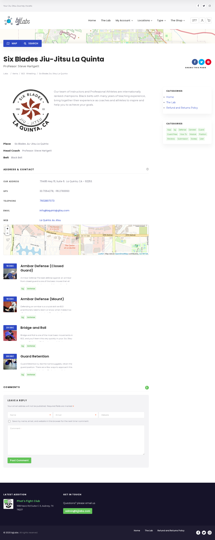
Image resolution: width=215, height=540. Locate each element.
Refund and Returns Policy (182, 107)
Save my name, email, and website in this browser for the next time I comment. (50, 421)
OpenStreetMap (121, 253)
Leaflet (101, 253)
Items (15, 73)
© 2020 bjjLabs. (11, 532)
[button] (202, 20)
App (169, 130)
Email (58, 415)
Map (14, 43)
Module (193, 134)
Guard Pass (172, 134)
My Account (123, 20)
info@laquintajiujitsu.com (54, 210)
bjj (175, 130)
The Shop (176, 20)
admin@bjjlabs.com (77, 511)
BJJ (23, 73)
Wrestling (31, 73)
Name (13, 415)
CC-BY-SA (143, 253)
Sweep (194, 139)
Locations (144, 20)
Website (105, 415)
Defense (182, 130)
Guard (201, 130)
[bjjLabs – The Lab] (17, 20)
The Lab (106, 20)
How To (183, 134)
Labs (5, 73)
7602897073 (47, 200)
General (192, 130)
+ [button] (7, 228)
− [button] (7, 233)
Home (92, 20)
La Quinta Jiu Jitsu (50, 220)
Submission (183, 139)
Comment (15, 428)
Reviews (171, 139)
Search (33, 43)
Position (202, 134)
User (202, 139)
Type (160, 20)
